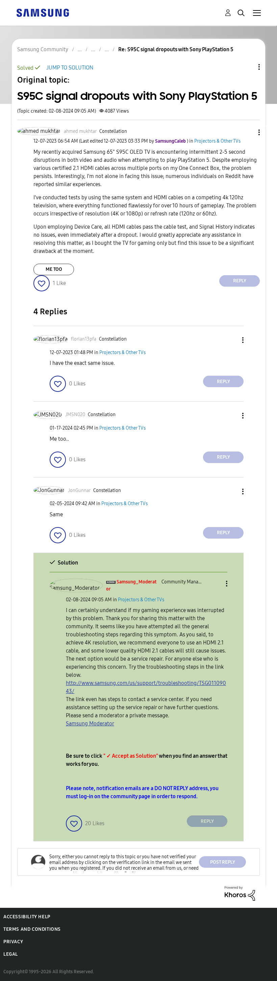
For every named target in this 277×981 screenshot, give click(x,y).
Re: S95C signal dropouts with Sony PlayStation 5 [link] (175, 49)
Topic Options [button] (247, 67)
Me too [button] (54, 269)
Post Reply (222, 862)
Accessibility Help (26, 917)
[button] (248, 132)
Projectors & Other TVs (217, 141)
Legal (10, 954)
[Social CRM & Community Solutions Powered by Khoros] (240, 893)
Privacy (13, 942)
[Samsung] (42, 12)
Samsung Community (42, 49)
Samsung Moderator (90, 723)
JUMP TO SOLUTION (69, 67)
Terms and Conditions (32, 929)
